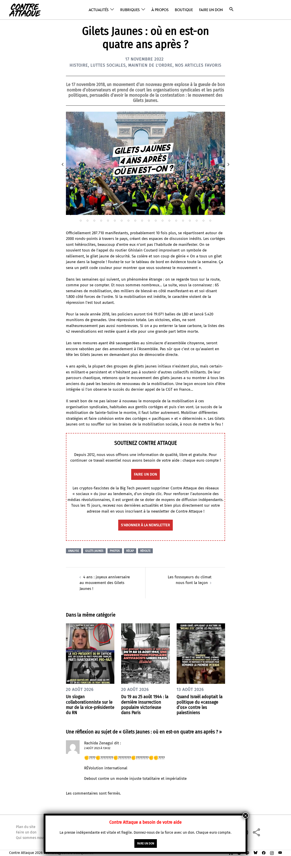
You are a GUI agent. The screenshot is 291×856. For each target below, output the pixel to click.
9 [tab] (125, 214)
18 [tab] (186, 214)
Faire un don (211, 9)
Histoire (79, 65)
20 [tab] (200, 214)
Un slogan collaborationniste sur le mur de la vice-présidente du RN (90, 704)
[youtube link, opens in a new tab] (280, 853)
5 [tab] (97, 214)
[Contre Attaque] (25, 9)
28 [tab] (108, 220)
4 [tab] (91, 214)
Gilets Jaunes (94, 550)
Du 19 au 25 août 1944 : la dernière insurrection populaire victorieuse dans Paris (144, 704)
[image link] (145, 163)
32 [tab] (135, 220)
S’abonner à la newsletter (145, 525)
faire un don (145, 474)
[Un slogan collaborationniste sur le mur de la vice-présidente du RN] (90, 653)
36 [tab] (162, 220)
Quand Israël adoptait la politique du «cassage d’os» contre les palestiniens (200, 704)
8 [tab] (118, 214)
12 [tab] (145, 214)
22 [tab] (213, 214)
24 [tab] (80, 220)
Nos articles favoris (198, 65)
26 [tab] (94, 220)
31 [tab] (128, 220)
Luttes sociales (108, 65)
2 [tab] (77, 214)
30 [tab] (121, 220)
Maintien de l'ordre (150, 65)
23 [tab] (220, 214)
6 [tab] (104, 214)
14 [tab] (159, 214)
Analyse (73, 550)
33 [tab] (142, 220)
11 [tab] (138, 214)
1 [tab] (70, 214)
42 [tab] (203, 220)
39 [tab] (183, 220)
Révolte (145, 550)
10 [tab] (132, 214)
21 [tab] (207, 214)
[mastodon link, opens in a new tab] (247, 853)
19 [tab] (193, 214)
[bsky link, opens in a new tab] (255, 853)
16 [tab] (173, 214)
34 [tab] (149, 220)
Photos (115, 550)
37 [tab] (169, 220)
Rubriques (130, 9)
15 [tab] (166, 214)
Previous (62, 164)
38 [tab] (176, 220)
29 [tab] (115, 220)
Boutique (184, 9)
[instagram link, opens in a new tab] (272, 853)
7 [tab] (111, 214)
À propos (159, 9)
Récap (130, 550)
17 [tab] (179, 214)
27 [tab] (101, 220)
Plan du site (25, 827)
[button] (231, 9)
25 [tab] (87, 220)
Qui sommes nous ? (31, 838)
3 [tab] (84, 214)
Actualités (98, 9)
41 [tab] (196, 220)
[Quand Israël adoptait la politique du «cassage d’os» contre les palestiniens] (201, 653)
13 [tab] (152, 214)
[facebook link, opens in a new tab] (264, 853)
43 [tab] (210, 220)
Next (228, 164)
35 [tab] (155, 220)
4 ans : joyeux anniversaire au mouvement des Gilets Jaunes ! (105, 583)
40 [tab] (190, 220)
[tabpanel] (145, 163)
